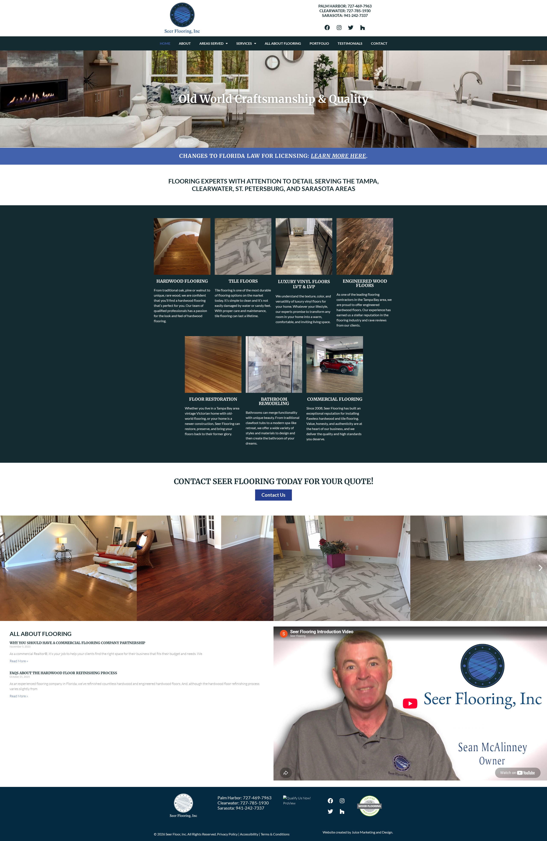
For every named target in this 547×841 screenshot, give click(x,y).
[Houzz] (362, 27)
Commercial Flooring (334, 399)
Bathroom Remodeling (274, 401)
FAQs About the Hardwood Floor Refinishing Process (63, 673)
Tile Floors (243, 281)
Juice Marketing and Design (372, 832)
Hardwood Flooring (182, 281)
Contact (379, 43)
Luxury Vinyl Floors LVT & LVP (304, 284)
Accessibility (249, 834)
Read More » (19, 661)
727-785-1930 (359, 10)
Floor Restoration (213, 399)
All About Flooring (283, 43)
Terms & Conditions (275, 834)
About (185, 43)
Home (165, 43)
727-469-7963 (360, 6)
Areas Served (211, 43)
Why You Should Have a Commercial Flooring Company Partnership (77, 643)
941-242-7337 (356, 15)
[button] (6, 568)
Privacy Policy (227, 834)
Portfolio (319, 43)
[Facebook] (327, 27)
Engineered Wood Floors (365, 283)
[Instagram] (339, 27)
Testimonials (350, 43)
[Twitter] (351, 27)
